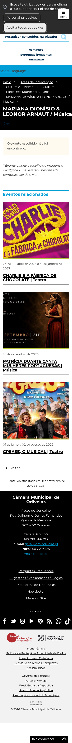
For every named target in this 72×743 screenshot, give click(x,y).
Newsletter (36, 59)
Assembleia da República (36, 690)
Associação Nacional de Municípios (36, 695)
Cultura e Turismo (19, 87)
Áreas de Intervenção (37, 82)
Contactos (36, 50)
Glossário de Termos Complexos (36, 663)
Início (7, 82)
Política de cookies (52, 8)
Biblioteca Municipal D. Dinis (27, 91)
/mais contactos (36, 553)
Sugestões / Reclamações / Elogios (36, 578)
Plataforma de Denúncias (36, 584)
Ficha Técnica (36, 648)
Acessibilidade (36, 668)
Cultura (48, 87)
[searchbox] (36, 37)
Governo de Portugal (36, 676)
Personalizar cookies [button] (22, 17)
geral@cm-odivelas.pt (41, 544)
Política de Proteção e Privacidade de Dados (36, 653)
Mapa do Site (36, 598)
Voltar (15, 468)
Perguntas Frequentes (36, 55)
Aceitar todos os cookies (25, 27)
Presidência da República (36, 685)
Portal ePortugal (36, 680)
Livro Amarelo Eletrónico (36, 658)
